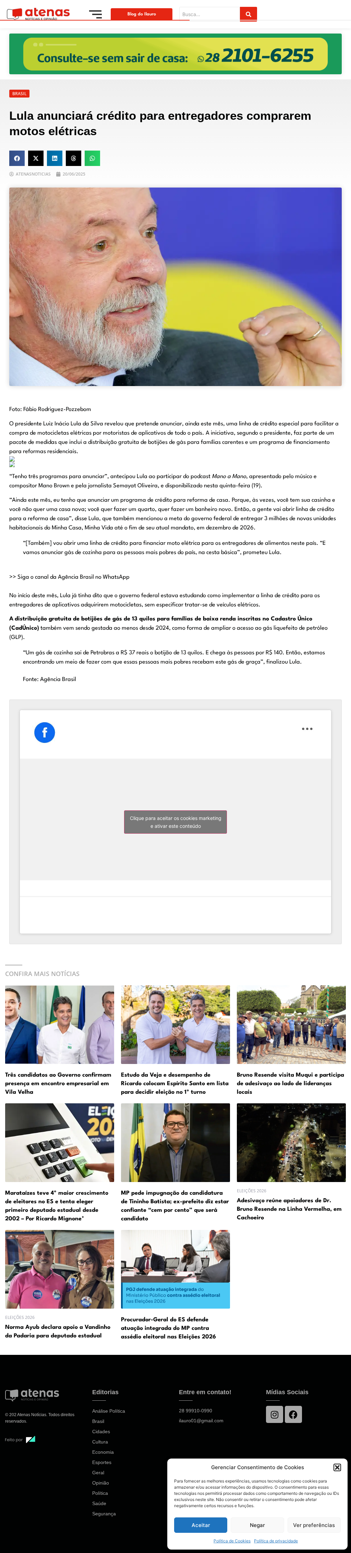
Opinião (100, 1483)
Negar (257, 1525)
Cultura (100, 1442)
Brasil (98, 1421)
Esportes (101, 1462)
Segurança (104, 1513)
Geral (98, 1472)
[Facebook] (293, 1414)
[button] (337, 1467)
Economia (103, 1452)
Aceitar (201, 1525)
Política (100, 1493)
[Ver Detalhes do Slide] (175, 54)
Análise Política (108, 1411)
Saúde (99, 1503)
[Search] (248, 14)
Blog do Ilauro (142, 14)
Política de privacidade (276, 1540)
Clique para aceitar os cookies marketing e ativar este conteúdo (175, 822)
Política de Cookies (232, 1540)
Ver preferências (314, 1525)
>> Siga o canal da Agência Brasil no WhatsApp (69, 577)
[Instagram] (274, 1414)
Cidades (101, 1431)
